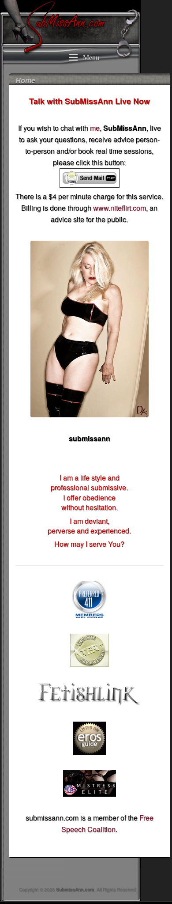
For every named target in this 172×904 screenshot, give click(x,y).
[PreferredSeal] (89, 599)
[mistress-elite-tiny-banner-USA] (89, 783)
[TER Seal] (89, 650)
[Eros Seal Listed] (89, 738)
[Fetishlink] (89, 694)
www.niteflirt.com (119, 208)
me (95, 128)
